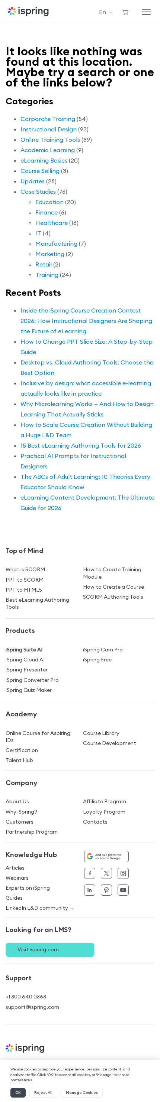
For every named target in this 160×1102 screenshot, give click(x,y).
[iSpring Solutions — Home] (28, 11)
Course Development (109, 743)
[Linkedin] (89, 890)
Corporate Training (47, 118)
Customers (19, 821)
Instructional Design (48, 129)
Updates (32, 181)
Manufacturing (56, 243)
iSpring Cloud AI (25, 659)
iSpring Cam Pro (103, 649)
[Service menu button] (125, 12)
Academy (21, 714)
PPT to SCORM (25, 579)
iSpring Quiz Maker (29, 690)
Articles (15, 867)
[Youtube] (123, 890)
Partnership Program (32, 831)
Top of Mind (25, 550)
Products (20, 630)
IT (38, 233)
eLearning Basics (43, 160)
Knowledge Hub (31, 854)
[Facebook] (89, 873)
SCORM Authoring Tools (113, 596)
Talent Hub (19, 760)
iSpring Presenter (27, 669)
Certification (22, 750)
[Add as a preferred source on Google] (106, 856)
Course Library (101, 733)
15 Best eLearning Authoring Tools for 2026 (80, 445)
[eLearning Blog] (80, 1048)
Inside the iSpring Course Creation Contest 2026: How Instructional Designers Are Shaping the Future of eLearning (86, 321)
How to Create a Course (113, 586)
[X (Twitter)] (106, 873)
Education (49, 202)
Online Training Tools (50, 139)
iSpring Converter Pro (32, 680)
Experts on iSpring (28, 887)
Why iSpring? (21, 811)
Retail (43, 264)
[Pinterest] (106, 890)
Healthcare (51, 222)
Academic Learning (47, 150)
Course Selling (40, 170)
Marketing (49, 254)
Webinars (17, 877)
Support (19, 978)
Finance (46, 212)
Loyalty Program (104, 811)
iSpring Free (97, 659)
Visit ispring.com (38, 949)
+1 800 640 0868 (26, 996)
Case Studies (38, 191)
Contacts (95, 821)
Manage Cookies (82, 1092)
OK (18, 1092)
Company (21, 782)
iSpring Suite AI (24, 649)
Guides (14, 898)
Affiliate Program (104, 801)
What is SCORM (25, 569)
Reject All (43, 1092)
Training (46, 274)
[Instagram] (123, 873)
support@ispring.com (32, 1007)
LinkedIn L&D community (40, 908)
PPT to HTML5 (24, 589)
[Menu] (146, 12)
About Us (17, 801)
